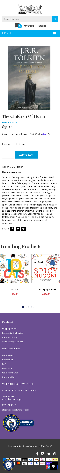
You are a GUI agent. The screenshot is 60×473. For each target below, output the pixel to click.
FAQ (4, 364)
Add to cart (26, 154)
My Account (8, 355)
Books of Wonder (23, 446)
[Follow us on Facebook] (12, 229)
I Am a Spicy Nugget (46, 289)
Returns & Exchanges (12, 333)
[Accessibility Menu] (8, 465)
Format (6, 144)
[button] (23, 307)
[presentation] (3, 279)
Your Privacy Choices (12, 341)
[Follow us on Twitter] (18, 229)
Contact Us (7, 359)
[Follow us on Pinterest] (23, 229)
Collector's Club (10, 373)
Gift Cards (7, 368)
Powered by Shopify (42, 446)
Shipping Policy (9, 328)
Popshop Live (8, 377)
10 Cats (14, 289)
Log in (42, 26)
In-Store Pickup (9, 337)
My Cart (29, 26)
